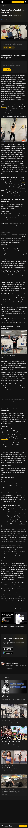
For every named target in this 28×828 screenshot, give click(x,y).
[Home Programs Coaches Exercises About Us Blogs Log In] (25, 2)
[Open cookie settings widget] (2, 825)
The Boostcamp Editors (6, 15)
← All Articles (3, 5)
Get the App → (7, 69)
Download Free (23, 825)
